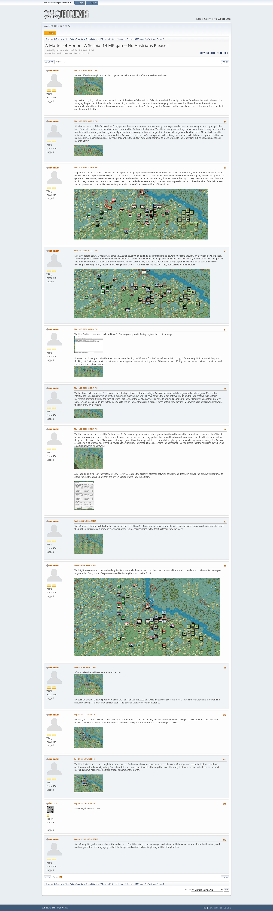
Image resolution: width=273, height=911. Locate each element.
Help (204, 908)
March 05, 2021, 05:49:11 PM (85, 70)
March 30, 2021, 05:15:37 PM (85, 429)
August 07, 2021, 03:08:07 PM (86, 839)
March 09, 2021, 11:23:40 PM (85, 167)
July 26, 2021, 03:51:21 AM (84, 803)
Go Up (47, 877)
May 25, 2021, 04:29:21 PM (85, 667)
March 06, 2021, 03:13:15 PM (85, 121)
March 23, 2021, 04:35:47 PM (85, 388)
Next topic (222, 52)
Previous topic (207, 52)
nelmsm (54, 70)
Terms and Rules (215, 908)
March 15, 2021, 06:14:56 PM (85, 329)
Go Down (49, 62)
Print (225, 62)
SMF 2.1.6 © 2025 (49, 908)
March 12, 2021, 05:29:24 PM (85, 250)
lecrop (53, 803)
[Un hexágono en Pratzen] (47, 826)
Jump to (187, 889)
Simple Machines (63, 908)
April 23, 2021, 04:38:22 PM (85, 521)
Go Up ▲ (227, 908)
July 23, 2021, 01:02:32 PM (84, 759)
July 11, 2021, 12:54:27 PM (84, 714)
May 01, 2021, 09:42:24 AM (85, 565)
